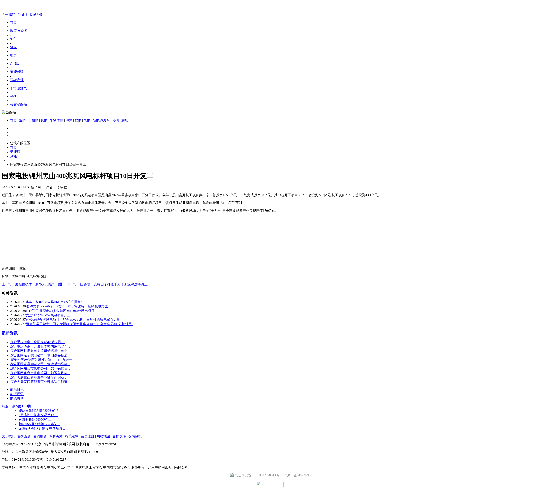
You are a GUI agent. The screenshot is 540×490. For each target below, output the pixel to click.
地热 (69, 120)
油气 (13, 39)
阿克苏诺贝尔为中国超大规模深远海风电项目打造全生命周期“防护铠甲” (79, 324)
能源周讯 (17, 394)
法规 (124, 120)
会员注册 (87, 436)
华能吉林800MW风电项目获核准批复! (54, 302)
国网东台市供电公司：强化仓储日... (43, 368)
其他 (116, 120)
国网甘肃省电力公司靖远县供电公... (43, 351)
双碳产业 (17, 80)
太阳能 (33, 120)
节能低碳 (17, 72)
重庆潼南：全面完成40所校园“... (41, 342)
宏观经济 (17, 359)
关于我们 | (9, 14)
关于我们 (8, 436)
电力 (13, 55)
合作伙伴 (119, 436)
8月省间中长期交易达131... (38, 415)
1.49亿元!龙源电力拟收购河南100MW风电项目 (60, 311)
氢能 (87, 120)
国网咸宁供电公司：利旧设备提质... (43, 355)
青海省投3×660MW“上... (36, 419)
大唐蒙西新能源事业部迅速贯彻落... (43, 382)
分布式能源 (18, 104)
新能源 (15, 63)
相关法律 (71, 436)
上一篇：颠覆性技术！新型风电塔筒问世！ (34, 284)
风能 (44, 120)
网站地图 (36, 14)
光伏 (13, 96)
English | (23, 14)
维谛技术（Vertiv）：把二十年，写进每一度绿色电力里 (67, 306)
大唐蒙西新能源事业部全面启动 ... (42, 377)
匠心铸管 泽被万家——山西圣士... (49, 359)
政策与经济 (18, 30)
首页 (13, 22)
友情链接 (135, 436)
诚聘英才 (56, 436)
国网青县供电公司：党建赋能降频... (43, 364)
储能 (78, 120)
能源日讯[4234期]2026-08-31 (39, 410)
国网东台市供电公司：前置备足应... (43, 373)
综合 (23, 120)
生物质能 (57, 120)
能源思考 (17, 398)
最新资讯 (10, 333)
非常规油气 (18, 88)
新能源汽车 (102, 120)
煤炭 (13, 47)
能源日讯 (17, 389)
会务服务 (24, 436)
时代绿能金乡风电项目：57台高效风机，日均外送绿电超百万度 (73, 319)
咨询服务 (40, 436)
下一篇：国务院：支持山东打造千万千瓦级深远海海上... (108, 284)
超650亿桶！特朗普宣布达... (39, 424)
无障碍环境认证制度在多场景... (42, 428)
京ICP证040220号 (297, 475)
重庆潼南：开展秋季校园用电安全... (43, 346)
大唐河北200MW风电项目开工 (48, 315)
